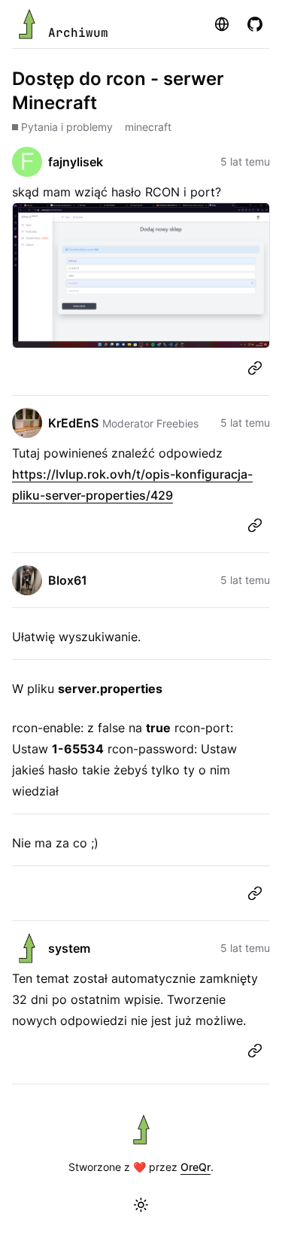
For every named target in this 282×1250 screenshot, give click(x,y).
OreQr (195, 1166)
